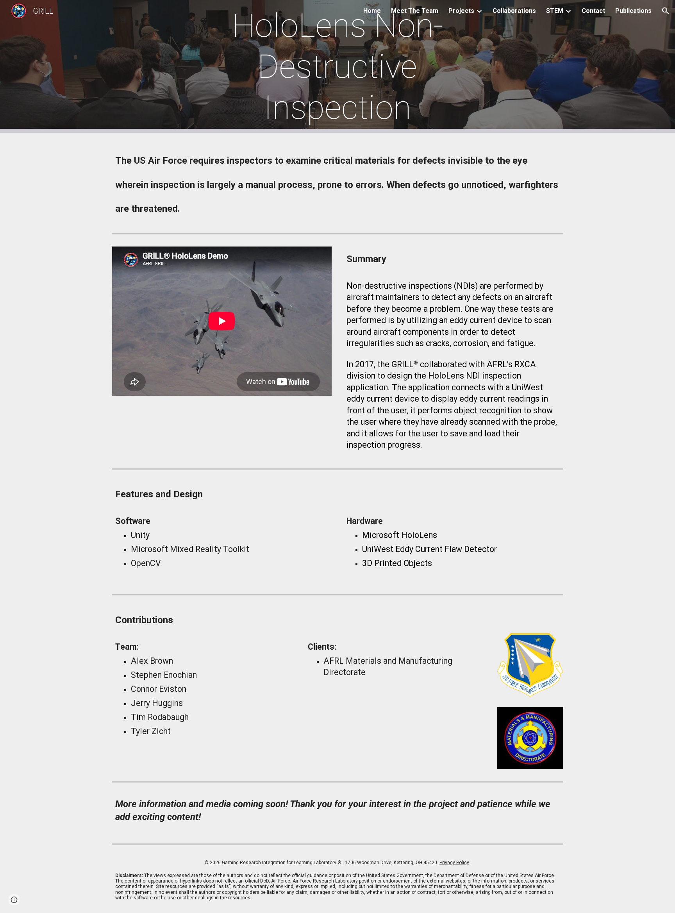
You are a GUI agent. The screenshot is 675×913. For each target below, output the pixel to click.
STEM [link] (554, 10)
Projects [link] (461, 10)
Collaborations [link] (514, 10)
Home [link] (372, 10)
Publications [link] (633, 10)
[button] (665, 11)
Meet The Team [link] (414, 10)
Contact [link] (593, 10)
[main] (337, 66)
